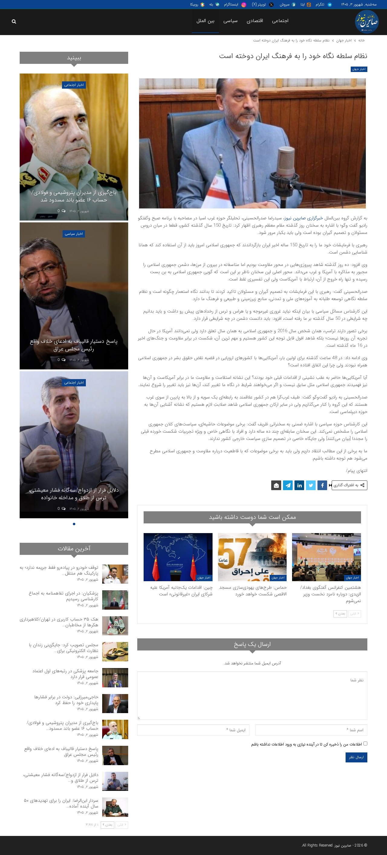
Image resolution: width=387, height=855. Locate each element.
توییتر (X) (259, 4)
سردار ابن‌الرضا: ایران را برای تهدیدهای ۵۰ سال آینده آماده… (61, 803)
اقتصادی (255, 21)
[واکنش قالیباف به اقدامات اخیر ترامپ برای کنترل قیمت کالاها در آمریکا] (74, 444)
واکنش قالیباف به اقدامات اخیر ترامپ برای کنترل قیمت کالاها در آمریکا (74, 494)
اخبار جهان (359, 69)
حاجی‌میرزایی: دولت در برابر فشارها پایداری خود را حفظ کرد (66, 699)
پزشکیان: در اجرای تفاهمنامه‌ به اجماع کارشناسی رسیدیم (63, 596)
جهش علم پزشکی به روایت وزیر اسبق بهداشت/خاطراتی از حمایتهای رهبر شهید (74, 345)
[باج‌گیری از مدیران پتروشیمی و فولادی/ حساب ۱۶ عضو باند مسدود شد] (115, 729)
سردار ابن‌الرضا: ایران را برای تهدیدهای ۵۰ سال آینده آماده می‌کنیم (74, 196)
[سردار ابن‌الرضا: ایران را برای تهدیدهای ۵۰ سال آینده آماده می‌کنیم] (74, 147)
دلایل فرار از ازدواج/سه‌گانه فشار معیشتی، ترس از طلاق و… (60, 777)
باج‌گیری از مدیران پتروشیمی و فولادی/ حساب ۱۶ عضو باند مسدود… (62, 725)
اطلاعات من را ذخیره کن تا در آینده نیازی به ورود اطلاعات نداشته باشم (306, 744)
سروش (285, 4)
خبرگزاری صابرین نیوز (304, 218)
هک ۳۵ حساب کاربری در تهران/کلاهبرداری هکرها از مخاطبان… (59, 622)
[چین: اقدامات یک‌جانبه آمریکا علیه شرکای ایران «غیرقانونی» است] (178, 557)
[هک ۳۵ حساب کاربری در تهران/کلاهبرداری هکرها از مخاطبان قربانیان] (115, 626)
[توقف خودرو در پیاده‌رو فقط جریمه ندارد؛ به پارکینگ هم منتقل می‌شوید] (115, 574)
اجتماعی (280, 21)
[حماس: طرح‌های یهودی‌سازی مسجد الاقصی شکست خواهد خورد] (252, 557)
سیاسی (230, 21)
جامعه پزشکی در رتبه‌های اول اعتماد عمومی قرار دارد (65, 673)
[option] (73, 297)
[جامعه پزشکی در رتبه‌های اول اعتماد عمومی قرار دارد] (115, 677)
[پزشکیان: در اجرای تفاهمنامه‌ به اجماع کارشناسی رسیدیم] (115, 600)
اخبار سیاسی (74, 85)
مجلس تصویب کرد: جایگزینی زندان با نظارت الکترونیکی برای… (63, 647)
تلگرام (320, 4)
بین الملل (205, 21)
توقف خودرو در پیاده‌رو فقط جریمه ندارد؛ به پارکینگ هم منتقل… (59, 570)
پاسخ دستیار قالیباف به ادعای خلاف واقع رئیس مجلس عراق (61, 751)
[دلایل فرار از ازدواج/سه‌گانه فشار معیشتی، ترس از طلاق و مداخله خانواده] (115, 781)
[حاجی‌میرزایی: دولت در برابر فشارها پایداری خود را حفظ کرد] (115, 703)
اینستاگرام (231, 4)
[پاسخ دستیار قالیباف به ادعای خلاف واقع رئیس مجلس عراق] (115, 755)
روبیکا (194, 4)
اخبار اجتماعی (74, 234)
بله (211, 4)
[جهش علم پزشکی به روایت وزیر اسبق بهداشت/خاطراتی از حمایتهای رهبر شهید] (74, 295)
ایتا (303, 4)
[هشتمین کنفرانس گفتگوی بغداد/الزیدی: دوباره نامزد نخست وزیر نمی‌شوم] (326, 557)
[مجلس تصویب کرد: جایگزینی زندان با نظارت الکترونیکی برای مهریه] (115, 651)
